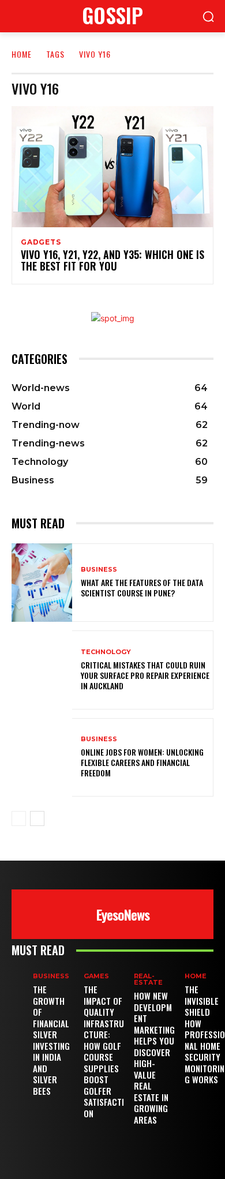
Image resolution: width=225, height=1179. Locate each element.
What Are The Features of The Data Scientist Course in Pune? (142, 587)
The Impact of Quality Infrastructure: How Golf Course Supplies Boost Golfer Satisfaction (104, 1051)
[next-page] (37, 818)
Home (22, 54)
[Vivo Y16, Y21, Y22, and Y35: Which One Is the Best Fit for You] (112, 166)
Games (96, 976)
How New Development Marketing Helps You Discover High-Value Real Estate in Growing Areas (154, 1057)
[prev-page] (19, 818)
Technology (106, 652)
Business (99, 569)
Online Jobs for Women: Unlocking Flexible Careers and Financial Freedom (142, 762)
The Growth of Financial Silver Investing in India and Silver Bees (51, 1040)
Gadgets (41, 242)
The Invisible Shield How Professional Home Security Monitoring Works (205, 1034)
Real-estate (148, 979)
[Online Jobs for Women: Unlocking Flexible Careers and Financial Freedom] (42, 757)
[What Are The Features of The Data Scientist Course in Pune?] (42, 582)
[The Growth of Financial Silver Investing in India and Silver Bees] (22, 981)
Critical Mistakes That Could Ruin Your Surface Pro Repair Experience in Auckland (145, 675)
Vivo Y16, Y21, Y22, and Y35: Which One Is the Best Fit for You (112, 260)
